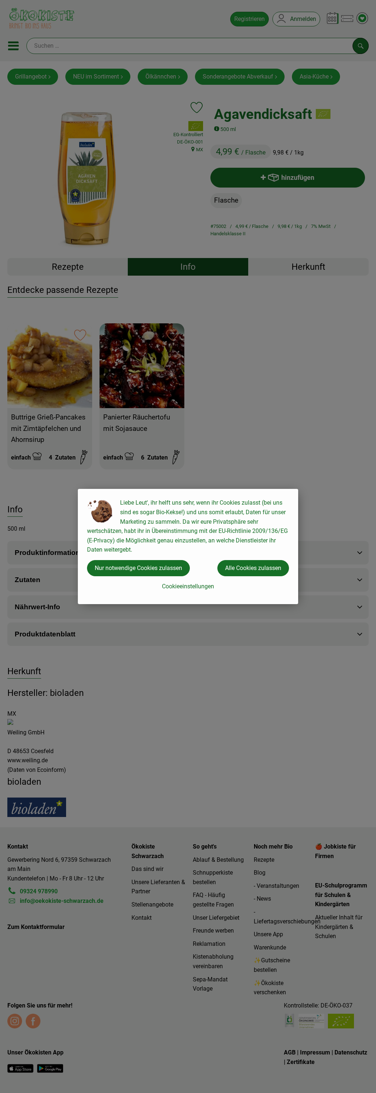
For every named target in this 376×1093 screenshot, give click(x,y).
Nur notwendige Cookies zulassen (138, 567)
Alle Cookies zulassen (253, 567)
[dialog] (188, 546)
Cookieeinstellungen (188, 586)
